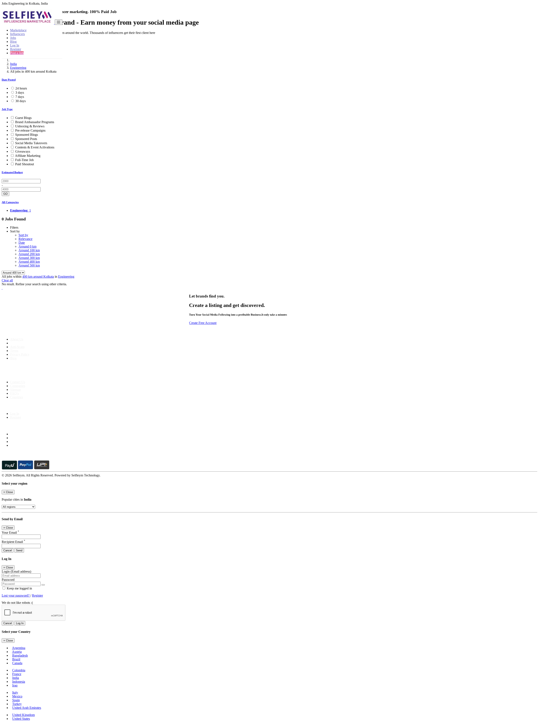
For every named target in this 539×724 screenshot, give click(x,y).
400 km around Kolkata (38, 276)
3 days (19, 92)
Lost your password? (16, 595)
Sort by (23, 235)
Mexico (17, 696)
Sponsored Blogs (26, 134)
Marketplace (18, 30)
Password (8, 579)
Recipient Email (13, 542)
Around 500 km (29, 265)
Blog (13, 41)
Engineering (18, 67)
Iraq (14, 685)
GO (5, 193)
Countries (16, 397)
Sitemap (15, 389)
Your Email (10, 532)
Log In (14, 45)
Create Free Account (202, 323)
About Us (16, 339)
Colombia (18, 670)
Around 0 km (27, 246)
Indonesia (18, 681)
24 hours (21, 88)
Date (22, 242)
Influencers (17, 34)
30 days (20, 101)
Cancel (7, 550)
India (13, 64)
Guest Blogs (23, 118)
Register (15, 49)
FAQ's (14, 393)
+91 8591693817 (33, 375)
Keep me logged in (19, 588)
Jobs (13, 38)
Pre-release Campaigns (30, 130)
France (16, 674)
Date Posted (9, 79)
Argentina (18, 648)
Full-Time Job (24, 160)
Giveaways (22, 151)
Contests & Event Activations (34, 147)
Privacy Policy (19, 354)
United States (21, 718)
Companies (17, 386)
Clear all (7, 280)
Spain (16, 700)
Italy (15, 692)
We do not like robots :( (17, 602)
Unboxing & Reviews (29, 126)
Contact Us (17, 382)
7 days (19, 97)
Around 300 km (29, 258)
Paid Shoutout (24, 164)
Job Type (7, 109)
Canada (17, 663)
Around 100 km (29, 250)
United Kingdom (23, 715)
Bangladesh (20, 655)
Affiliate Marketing (27, 155)
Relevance (25, 239)
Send (19, 550)
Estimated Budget (12, 172)
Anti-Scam (17, 347)
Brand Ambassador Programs (34, 122)
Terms (14, 350)
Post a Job (17, 53)
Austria (17, 651)
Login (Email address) (16, 571)
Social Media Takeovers (31, 143)
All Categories (10, 202)
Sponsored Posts (26, 139)
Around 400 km (29, 261)
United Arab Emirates (26, 707)
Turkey (17, 704)
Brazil (16, 659)
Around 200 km (29, 254)
